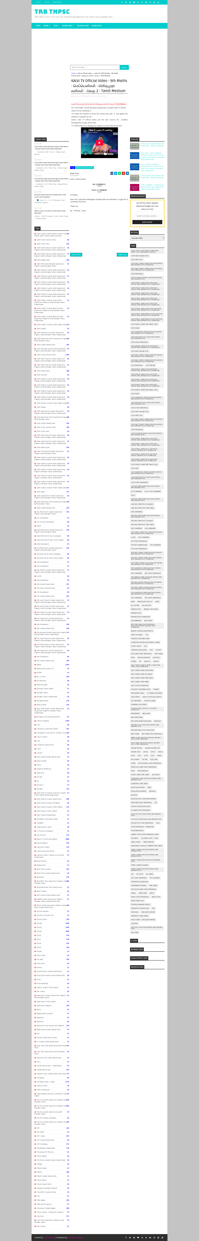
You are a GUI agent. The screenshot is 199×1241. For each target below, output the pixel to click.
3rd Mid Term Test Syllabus (49, 554)
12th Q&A (41, 492)
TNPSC (39, 1172)
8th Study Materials (45, 628)
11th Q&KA (41, 407)
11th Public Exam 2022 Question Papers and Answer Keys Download (50, 392)
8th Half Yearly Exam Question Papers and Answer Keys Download (50, 601)
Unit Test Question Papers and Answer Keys (146, 928)
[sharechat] (162, 2)
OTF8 (39, 943)
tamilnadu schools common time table (146, 846)
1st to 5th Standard (45, 522)
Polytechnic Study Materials (49, 971)
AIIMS (39, 673)
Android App (42, 685)
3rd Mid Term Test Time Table (50, 558)
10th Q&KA (41, 329)
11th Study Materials (46, 423)
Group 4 (40, 785)
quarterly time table (46, 1002)
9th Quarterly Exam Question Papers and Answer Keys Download (50, 652)
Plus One (41, 963)
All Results (41, 681)
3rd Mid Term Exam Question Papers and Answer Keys (48, 549)
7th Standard (42, 592)
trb (38, 1196)
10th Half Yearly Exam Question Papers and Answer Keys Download (50, 249)
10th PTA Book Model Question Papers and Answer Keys (49, 265)
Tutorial (40, 1216)
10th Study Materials (46, 345)
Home (38, 2)
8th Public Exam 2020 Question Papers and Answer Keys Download (50, 613)
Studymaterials (44, 1070)
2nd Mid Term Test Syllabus (49, 536)
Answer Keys (42, 693)
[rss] (142, 2)
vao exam (41, 1226)
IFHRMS (40, 823)
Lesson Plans (83, 26)
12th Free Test (43, 431)
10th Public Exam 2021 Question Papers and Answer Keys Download (50, 277)
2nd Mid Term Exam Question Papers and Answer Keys (48, 531)
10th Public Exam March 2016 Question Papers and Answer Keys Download (49, 310)
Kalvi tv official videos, (99, 96)
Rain (39, 1010)
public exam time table (47, 988)
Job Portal (41, 835)
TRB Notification (44, 1204)
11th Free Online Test (46, 355)
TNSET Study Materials (47, 1176)
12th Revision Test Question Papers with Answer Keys (145, 478)
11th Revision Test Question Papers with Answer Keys (145, 403)
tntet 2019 (41, 1180)
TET (38, 1128)
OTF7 (39, 939)
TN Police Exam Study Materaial (51, 1160)
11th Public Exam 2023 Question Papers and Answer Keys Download (50, 398)
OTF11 (39, 927)
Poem (39, 967)
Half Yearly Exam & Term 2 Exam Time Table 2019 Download (50, 794)
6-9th (39, 576)
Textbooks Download (46, 1148)
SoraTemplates (49, 1237)
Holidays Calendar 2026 (47, 819)
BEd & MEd (41, 705)
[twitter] (126, 2)
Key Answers (42, 843)
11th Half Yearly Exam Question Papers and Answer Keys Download (50, 360)
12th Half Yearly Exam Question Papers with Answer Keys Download (50, 442)
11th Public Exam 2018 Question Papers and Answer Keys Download (50, 380)
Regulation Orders (45, 1014)
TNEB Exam (42, 1168)
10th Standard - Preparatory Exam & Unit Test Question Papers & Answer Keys (152, 187)
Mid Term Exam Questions (48, 873)
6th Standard (42, 580)
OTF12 (39, 931)
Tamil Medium (43, 1090)
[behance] (146, 2)
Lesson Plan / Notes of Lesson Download (144, 709)
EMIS (39, 765)
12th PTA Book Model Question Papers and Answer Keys (49, 452)
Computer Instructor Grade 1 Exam (52, 733)
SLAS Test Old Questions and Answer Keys (51, 1047)
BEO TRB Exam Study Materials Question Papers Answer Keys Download (49, 711)
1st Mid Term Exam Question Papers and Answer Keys (48, 513)
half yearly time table (47, 811)
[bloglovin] (134, 2)
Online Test (42, 919)
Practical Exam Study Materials (51, 975)
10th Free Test (43, 244)
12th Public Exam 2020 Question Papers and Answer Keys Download (50, 458)
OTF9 (39, 947)
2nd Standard (43, 544)
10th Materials (43, 260)
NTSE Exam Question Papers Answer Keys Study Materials (51, 906)
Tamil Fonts (42, 1086)
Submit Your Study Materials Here (52, 1074)
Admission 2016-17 (45, 669)
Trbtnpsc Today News (46, 1208)
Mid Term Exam (44, 869)
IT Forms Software (45, 831)
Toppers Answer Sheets (47, 1188)
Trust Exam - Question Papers (50, 1212)
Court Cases (42, 737)
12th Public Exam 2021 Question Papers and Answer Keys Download (50, 465)
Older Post (122, 255)
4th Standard (42, 566)
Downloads (67, 26)
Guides (40, 789)
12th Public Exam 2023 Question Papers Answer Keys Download (49, 477)
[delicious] (154, 2)
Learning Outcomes (45, 851)
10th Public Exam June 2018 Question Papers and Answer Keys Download (49, 302)
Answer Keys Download (47, 697)
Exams (46, 26)
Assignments (42, 701)
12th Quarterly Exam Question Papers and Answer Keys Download (50, 497)
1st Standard (42, 518)
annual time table (45, 689)
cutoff (39, 753)
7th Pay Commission (46, 588)
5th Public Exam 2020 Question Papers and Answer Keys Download (50, 571)
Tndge (39, 1164)
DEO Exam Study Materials (48, 757)
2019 (39, 526)
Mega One (41, 865)
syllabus (40, 1078)
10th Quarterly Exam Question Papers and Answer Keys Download (50, 334)
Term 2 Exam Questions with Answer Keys (145, 860)
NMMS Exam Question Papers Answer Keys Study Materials (48, 900)
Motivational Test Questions (49, 887)
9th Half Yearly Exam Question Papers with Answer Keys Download (50, 646)
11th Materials (43, 371)
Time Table (42, 1156)
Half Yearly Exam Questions (49, 799)
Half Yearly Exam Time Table (50, 807)
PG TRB (40, 959)
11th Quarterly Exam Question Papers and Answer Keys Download (50, 412)
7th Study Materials (45, 596)
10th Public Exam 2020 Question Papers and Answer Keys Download (50, 271)
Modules (40, 877)
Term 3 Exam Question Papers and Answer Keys (144, 869)
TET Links (41, 1136)
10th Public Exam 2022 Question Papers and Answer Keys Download (50, 283)
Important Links (44, 827)
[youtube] (158, 2)
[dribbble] (138, 2)
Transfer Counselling (46, 1192)
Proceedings (42, 983)
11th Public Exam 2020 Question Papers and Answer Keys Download (50, 386)
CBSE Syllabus (43, 721)
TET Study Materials (45, 1140)
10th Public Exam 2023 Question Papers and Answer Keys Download (50, 289)
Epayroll (40, 773)
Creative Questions (45, 745)
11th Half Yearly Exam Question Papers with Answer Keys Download (50, 366)
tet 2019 (40, 1132)
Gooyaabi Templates (75, 1237)
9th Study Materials (45, 661)
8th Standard (42, 624)
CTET (39, 749)
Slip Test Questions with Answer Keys (146, 819)
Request (40, 1018)
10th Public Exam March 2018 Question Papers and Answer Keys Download (49, 319)
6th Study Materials (45, 584)
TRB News (41, 1200)
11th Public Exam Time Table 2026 (52, 403)
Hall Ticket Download (46, 815)
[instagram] (150, 2)
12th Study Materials (46, 508)
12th (55, 26)
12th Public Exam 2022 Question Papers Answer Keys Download (49, 471)
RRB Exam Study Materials (48, 1030)
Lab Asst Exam (43, 847)
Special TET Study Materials (49, 1058)
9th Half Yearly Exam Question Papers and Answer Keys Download (50, 639)
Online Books (43, 911)
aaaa (39, 665)
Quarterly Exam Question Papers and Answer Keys (146, 779)
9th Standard (42, 657)
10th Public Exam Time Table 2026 (52, 325)
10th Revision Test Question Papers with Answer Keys (145, 337)
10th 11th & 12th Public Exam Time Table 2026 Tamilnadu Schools (51, 235)
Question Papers (44, 1006)
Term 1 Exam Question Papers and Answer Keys (51, 1101)
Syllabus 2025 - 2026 (46, 1082)
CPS (38, 741)
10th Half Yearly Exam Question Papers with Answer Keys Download (50, 255)
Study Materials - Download (49, 1066)
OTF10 (39, 923)
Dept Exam (41, 761)
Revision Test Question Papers (50, 1026)
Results (40, 1022)
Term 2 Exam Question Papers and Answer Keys (144, 855)
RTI (38, 1034)
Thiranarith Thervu (45, 1152)
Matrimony (57, 2)
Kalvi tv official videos (47, 839)
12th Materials (43, 447)
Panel (39, 951)
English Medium (44, 769)
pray (39, 979)
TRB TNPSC (52, 12)
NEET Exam (42, 891)
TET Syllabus (42, 1144)
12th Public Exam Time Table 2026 (52, 488)
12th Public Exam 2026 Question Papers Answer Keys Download (49, 483)
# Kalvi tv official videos (85, 168)
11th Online (42, 375)
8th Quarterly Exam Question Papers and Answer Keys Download (50, 619)
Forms (46, 2)
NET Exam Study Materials (48, 895)
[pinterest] (130, 2)
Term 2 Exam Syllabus (46, 1118)
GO (38, 781)
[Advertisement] (99, 46)
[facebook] (122, 2)
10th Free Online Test (46, 240)
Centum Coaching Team (47, 729)
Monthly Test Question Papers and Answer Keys (145, 725)
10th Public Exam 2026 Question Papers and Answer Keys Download (50, 295)
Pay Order (41, 955)
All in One (41, 677)
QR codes (41, 991)
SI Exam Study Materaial (48, 1042)
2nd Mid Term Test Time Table (50, 540)
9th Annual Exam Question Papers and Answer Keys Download (50, 633)
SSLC (39, 1062)
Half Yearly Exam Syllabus (48, 803)
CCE (38, 725)
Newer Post (76, 255)
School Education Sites (47, 1038)
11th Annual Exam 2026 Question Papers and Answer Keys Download (50, 350)
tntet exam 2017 (44, 1184)
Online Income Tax (45, 915)
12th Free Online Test (46, 427)
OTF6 (39, 935)
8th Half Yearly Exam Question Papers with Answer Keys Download (50, 607)
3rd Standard (42, 562)
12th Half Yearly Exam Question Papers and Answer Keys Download (50, 436)
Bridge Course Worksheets (48, 717)
